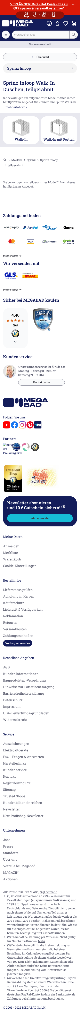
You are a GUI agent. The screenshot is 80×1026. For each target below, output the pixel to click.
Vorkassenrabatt (40, 44)
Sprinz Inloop (49, 160)
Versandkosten (15, 629)
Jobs (6, 839)
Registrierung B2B (17, 783)
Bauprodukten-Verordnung (24, 680)
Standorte (10, 853)
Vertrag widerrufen (17, 643)
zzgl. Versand (48, 892)
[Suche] (73, 35)
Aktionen (10, 879)
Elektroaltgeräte (15, 750)
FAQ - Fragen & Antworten (23, 756)
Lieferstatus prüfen (18, 589)
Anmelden (11, 546)
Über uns (10, 859)
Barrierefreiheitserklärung (23, 693)
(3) (63, 506)
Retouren (10, 622)
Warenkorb (12, 559)
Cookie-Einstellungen (20, 566)
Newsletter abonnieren (36, 505)
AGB (6, 667)
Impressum (12, 706)
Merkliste (10, 552)
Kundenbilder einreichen (22, 802)
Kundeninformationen (21, 674)
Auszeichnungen (16, 743)
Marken (16, 160)
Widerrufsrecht (15, 719)
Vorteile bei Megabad (19, 866)
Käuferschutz (13, 603)
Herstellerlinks (14, 763)
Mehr (41, 941)
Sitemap (9, 789)
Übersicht (43, 57)
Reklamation (13, 616)
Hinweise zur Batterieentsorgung (28, 687)
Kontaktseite (41, 382)
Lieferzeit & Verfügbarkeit (23, 609)
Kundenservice (15, 770)
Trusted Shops (14, 796)
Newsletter (11, 809)
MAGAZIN (10, 872)
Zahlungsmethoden (18, 635)
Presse (8, 846)
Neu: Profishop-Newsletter (23, 816)
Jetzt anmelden (40, 518)
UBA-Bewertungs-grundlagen (26, 713)
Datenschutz (13, 700)
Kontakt (9, 776)
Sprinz (31, 160)
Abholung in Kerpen (18, 596)
